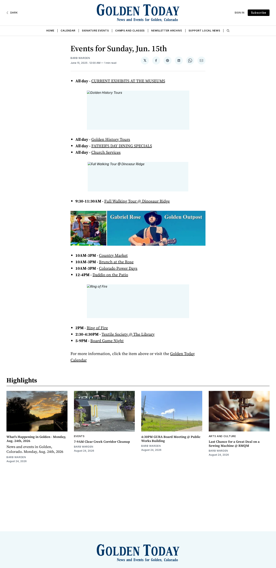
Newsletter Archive (166, 30)
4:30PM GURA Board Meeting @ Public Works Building (170, 438)
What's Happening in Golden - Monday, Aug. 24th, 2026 (36, 438)
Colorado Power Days (118, 268)
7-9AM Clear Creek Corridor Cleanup (102, 441)
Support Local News (204, 30)
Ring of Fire (97, 328)
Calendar (68, 30)
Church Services (106, 152)
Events (79, 436)
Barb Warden (80, 58)
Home (50, 30)
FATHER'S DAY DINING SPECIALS (121, 146)
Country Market (113, 255)
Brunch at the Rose (116, 262)
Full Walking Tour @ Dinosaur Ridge (137, 201)
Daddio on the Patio (110, 275)
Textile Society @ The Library (128, 334)
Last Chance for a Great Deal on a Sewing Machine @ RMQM (234, 443)
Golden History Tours (110, 139)
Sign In (239, 12)
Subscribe (258, 12)
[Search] (228, 30)
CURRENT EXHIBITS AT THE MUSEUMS (128, 81)
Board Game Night (107, 341)
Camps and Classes (130, 30)
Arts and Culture (222, 436)
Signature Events (95, 30)
